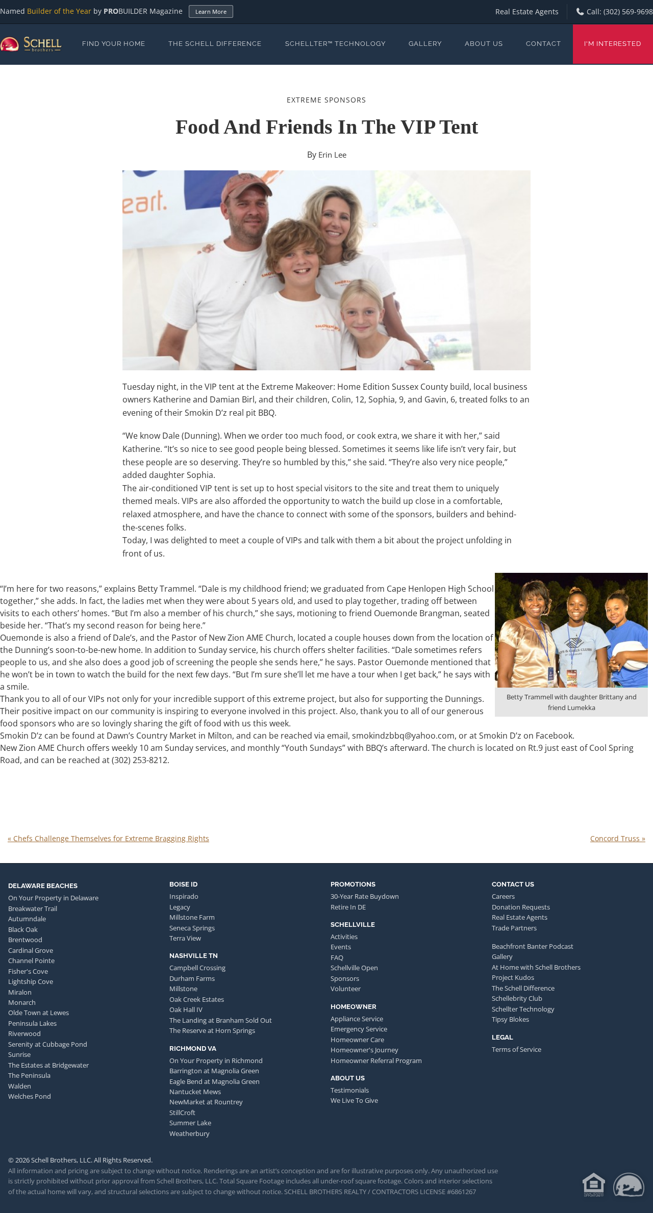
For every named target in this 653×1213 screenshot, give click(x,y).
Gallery (425, 43)
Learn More (211, 11)
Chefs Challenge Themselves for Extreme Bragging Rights (108, 838)
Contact (543, 43)
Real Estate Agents (527, 11)
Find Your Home (113, 43)
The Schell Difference (215, 43)
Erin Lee (332, 154)
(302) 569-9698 (628, 11)
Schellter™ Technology (335, 43)
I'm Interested (612, 43)
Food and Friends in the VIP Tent (326, 126)
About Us (484, 43)
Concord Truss (617, 838)
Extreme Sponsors (326, 100)
